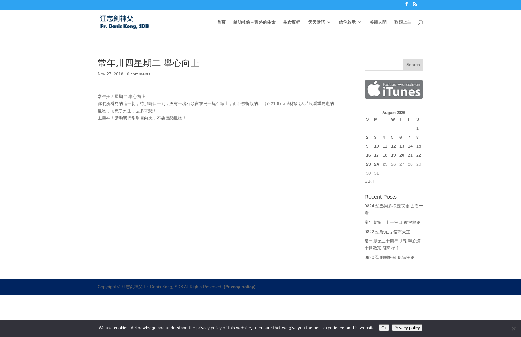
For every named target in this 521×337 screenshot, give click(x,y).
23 (368, 164)
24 (376, 164)
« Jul (369, 181)
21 (410, 155)
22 (418, 155)
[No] (513, 329)
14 (410, 146)
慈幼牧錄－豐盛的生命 (254, 22)
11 (385, 146)
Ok (384, 327)
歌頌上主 (402, 22)
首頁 (221, 22)
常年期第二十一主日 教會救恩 (393, 222)
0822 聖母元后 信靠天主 (387, 231)
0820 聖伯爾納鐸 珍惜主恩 (390, 257)
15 (418, 146)
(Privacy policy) (240, 286)
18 (385, 155)
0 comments (138, 74)
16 (368, 155)
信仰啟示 (347, 22)
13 (401, 146)
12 (393, 146)
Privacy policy (407, 327)
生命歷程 (291, 22)
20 (401, 155)
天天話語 (316, 22)
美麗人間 (378, 22)
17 (376, 155)
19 (393, 155)
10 (376, 146)
